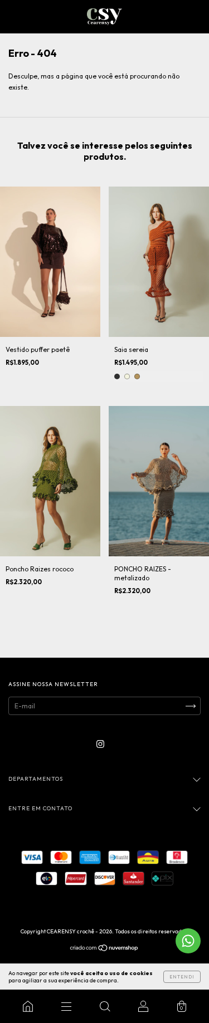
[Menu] (66, 1006)
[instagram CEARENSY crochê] (100, 744)
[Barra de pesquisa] (104, 1006)
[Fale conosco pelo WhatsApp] (188, 940)
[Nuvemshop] (104, 949)
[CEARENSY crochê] (27, 1006)
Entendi (182, 977)
